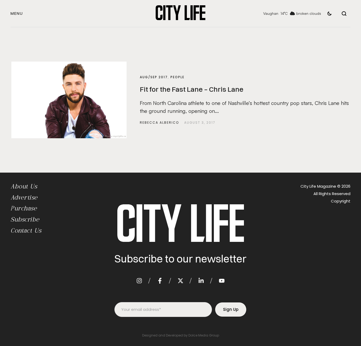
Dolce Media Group (203, 335)
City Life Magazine (318, 186)
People (177, 77)
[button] (17, 13)
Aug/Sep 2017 (154, 77)
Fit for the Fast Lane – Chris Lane (191, 89)
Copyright (340, 201)
